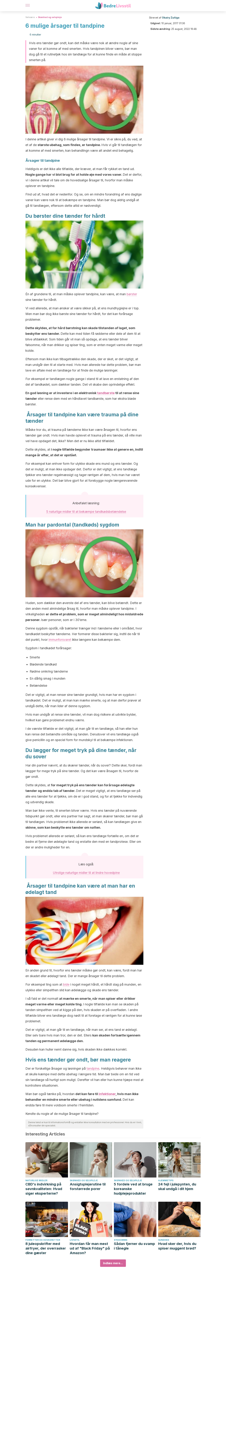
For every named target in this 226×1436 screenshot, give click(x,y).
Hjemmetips (165, 1180)
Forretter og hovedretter (42, 1240)
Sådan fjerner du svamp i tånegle (134, 1246)
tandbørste (106, 393)
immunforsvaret (60, 639)
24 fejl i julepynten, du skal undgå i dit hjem (177, 1186)
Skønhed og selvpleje (50, 17)
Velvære (30, 17)
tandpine (93, 1068)
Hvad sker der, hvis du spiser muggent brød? (177, 1246)
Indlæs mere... (113, 1263)
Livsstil (75, 1240)
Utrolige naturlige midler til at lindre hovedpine (86, 873)
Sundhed (163, 1240)
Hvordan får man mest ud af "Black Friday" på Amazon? (90, 1248)
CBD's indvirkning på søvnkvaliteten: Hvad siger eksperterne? (43, 1189)
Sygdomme (120, 1240)
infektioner (107, 1094)
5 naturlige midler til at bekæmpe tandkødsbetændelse (86, 511)
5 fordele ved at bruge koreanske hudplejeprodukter (133, 1189)
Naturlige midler (36, 1180)
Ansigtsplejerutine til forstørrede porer (88, 1186)
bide (66, 984)
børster (132, 294)
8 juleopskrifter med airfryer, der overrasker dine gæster (45, 1248)
